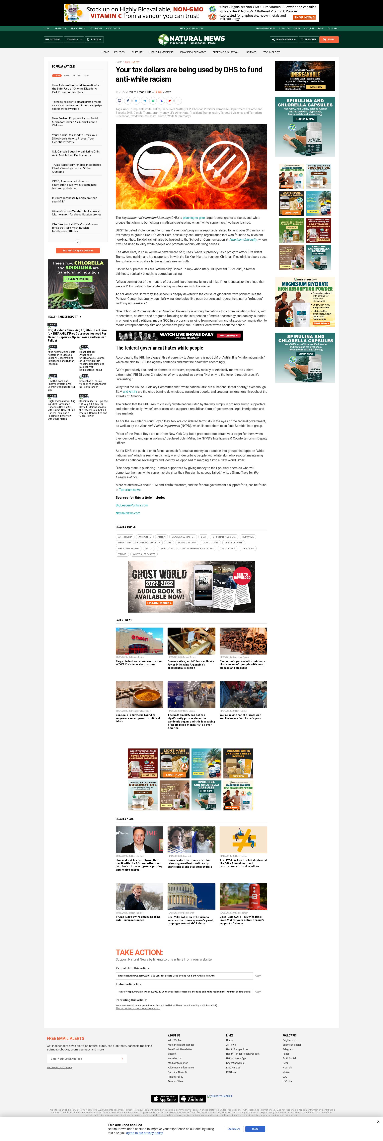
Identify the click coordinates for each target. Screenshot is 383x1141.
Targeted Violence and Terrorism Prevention (186, 548)
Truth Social (289, 1058)
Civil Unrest (132, 62)
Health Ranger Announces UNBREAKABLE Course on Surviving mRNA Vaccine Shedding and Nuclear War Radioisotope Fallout (92, 361)
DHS (129, 112)
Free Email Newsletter (180, 1049)
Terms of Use (175, 1081)
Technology (272, 52)
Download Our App (289, 28)
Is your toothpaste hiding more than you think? (74, 199)
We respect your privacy (59, 1067)
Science (251, 52)
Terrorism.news (130, 490)
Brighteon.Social (292, 1044)
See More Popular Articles (77, 250)
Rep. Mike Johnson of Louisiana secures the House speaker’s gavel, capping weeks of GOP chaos (190, 920)
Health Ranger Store (237, 1049)
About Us (309, 28)
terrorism (151, 116)
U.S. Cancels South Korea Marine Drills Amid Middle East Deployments (76, 153)
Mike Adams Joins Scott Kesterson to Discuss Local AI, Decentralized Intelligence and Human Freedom (61, 358)
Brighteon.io (289, 1040)
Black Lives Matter (173, 109)
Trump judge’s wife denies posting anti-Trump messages (138, 918)
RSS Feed (231, 1072)
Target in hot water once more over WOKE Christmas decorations (139, 663)
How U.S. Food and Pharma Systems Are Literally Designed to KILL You (61, 385)
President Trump (200, 112)
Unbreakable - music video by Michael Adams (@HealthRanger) (92, 384)
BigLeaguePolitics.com (132, 505)
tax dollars (137, 116)
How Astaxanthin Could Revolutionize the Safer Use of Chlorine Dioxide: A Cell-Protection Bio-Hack (75, 88)
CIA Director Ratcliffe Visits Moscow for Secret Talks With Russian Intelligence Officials (75, 227)
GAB (285, 1076)
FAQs (320, 28)
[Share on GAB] (153, 101)
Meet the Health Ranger (181, 1044)
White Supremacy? (179, 116)
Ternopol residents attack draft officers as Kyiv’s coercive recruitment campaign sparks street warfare (77, 105)
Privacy (128, 1110)
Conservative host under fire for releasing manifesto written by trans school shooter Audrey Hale (190, 863)
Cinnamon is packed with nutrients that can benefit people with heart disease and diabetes (242, 664)
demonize (222, 109)
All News (231, 1044)
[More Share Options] (178, 101)
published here (158, 1115)
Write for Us (174, 1058)
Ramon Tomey (137, 657)
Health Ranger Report (63, 316)
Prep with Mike (78, 28)
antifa (156, 109)
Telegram (288, 1049)
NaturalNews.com (128, 513)
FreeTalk (287, 1067)
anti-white (145, 109)
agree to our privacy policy (144, 1133)
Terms (137, 1110)
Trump (162, 116)
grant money (161, 112)
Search (335, 28)
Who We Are (175, 1040)
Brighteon (60, 28)
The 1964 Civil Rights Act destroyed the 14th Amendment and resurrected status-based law (243, 863)
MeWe (286, 1072)
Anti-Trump (130, 109)
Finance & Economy (193, 52)
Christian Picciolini (203, 109)
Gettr (285, 1063)
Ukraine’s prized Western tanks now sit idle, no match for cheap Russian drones (76, 212)
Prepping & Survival (226, 52)
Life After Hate (179, 112)
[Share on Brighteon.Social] (120, 101)
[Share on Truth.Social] (162, 101)
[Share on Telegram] (145, 101)
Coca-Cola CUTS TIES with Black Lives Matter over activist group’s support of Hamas (242, 920)
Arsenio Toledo (242, 657)
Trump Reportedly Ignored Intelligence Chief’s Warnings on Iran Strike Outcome (76, 168)
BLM (188, 109)
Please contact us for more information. (138, 1008)
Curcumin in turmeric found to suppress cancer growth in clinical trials (138, 718)
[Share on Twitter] (136, 101)
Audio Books (113, 28)
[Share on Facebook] (128, 101)
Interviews (96, 28)
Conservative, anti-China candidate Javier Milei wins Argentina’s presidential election (191, 664)
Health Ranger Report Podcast (243, 1053)
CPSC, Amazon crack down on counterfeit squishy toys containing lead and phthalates (74, 184)
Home (47, 28)
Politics (119, 52)
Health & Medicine (161, 52)
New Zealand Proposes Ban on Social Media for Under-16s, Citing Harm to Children (75, 122)
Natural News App (236, 1058)
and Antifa (130, 392)
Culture (137, 52)
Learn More (234, 1129)
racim (215, 112)
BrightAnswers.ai (265, 28)
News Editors (189, 711)
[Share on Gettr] (170, 101)
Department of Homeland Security (139, 542)
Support (172, 1053)
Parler (286, 1053)
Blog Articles (233, 1067)
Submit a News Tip (178, 1072)
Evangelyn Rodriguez (141, 711)
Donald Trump (142, 112)
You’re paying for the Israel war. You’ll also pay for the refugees (240, 716)
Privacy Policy (175, 1076)
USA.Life (287, 1081)
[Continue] (122, 1058)
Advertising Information (181, 1067)
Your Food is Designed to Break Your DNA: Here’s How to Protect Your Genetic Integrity (74, 138)
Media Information (178, 1063)
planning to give (194, 218)
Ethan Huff (144, 92)
